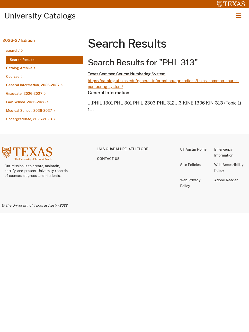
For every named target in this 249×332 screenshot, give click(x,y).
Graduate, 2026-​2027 (24, 94)
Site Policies (190, 165)
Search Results (22, 60)
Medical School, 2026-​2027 (29, 111)
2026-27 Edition (18, 40)
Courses (12, 77)
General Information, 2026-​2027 (33, 85)
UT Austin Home (193, 149)
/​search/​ (12, 50)
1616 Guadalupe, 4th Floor (123, 149)
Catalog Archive (19, 68)
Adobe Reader (226, 180)
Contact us (108, 159)
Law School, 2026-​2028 (25, 102)
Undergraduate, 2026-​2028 (29, 119)
